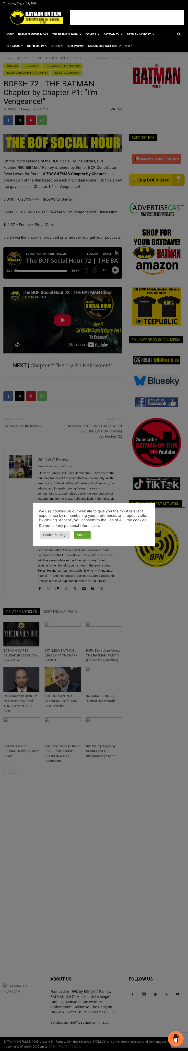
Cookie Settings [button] (55, 535)
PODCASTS (13, 46)
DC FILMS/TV (35, 46)
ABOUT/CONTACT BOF (102, 46)
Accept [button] (82, 535)
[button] (179, 34)
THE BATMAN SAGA (65, 34)
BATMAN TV (111, 34)
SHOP (128, 46)
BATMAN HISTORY (139, 34)
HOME (10, 34)
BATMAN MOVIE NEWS (33, 34)
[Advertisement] (127, 17)
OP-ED (55, 46)
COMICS (90, 34)
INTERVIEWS (75, 46)
